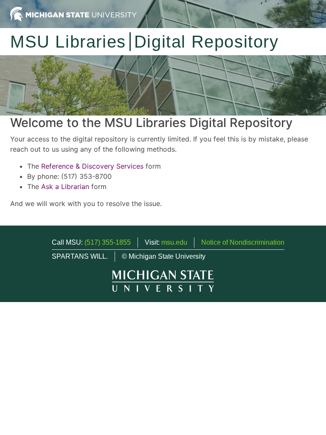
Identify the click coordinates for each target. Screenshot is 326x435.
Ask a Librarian (65, 186)
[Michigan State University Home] (73, 13)
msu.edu (174, 242)
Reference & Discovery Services (92, 166)
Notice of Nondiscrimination (242, 242)
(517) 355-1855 (107, 242)
